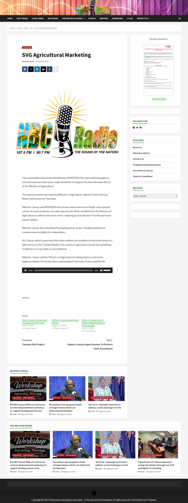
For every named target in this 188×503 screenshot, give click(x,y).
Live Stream (22, 18)
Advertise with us (141, 153)
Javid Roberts (29, 61)
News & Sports (28, 398)
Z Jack (14, 414)
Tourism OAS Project (33, 342)
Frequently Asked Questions (147, 164)
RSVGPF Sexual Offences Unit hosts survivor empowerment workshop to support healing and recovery (27, 407)
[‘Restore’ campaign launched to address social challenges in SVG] (106, 388)
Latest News (37, 18)
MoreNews (137, 499)
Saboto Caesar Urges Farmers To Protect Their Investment (90, 344)
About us (137, 147)
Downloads (117, 18)
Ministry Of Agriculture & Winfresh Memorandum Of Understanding (93, 323)
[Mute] (101, 270)
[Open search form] (180, 18)
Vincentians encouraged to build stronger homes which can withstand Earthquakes (65, 407)
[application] (67, 270)
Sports (92, 18)
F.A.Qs (130, 18)
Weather (104, 18)
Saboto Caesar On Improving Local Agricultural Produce (34, 321)
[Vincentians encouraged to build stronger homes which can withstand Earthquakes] (67, 388)
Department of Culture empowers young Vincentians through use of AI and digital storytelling (156, 465)
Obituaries (53, 18)
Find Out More (159, 98)
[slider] (107, 270)
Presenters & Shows (72, 18)
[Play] (25, 270)
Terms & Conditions (143, 176)
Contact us (142, 18)
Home (9, 18)
